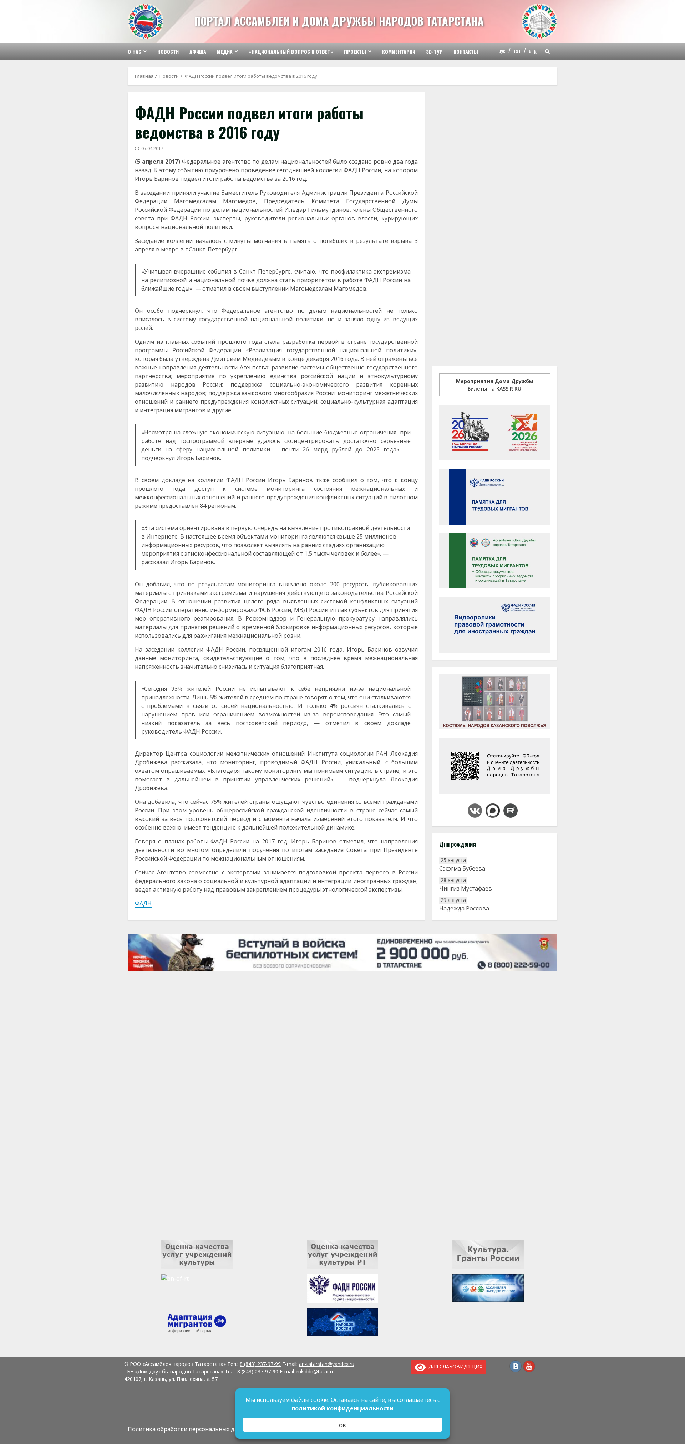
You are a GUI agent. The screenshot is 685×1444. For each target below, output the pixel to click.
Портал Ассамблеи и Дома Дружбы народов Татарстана (339, 21)
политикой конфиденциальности (342, 1408)
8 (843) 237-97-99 (260, 1364)
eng (533, 50)
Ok (342, 1425)
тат (517, 50)
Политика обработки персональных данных (190, 1429)
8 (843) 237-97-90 (257, 1371)
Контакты (465, 51)
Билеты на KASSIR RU (494, 385)
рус (502, 50)
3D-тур (434, 51)
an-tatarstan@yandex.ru (326, 1364)
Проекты (355, 51)
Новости (168, 51)
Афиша (197, 51)
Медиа (225, 51)
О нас (134, 51)
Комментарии (398, 51)
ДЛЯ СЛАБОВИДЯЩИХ (454, 1366)
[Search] (547, 51)
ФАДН (143, 903)
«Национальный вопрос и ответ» (291, 51)
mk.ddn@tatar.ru (315, 1371)
